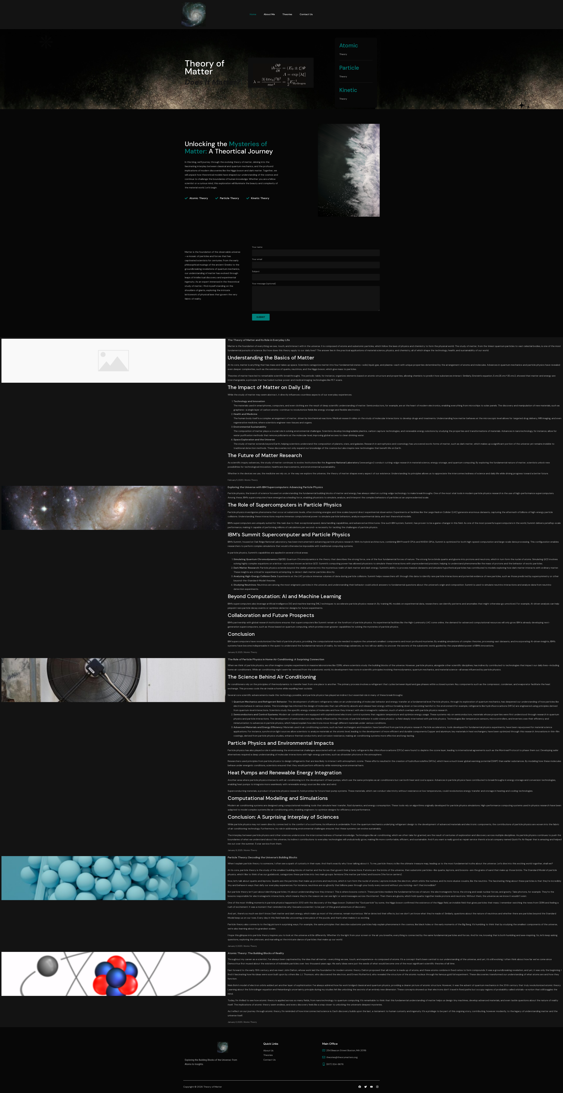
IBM (230, 641)
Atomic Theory (251, 480)
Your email (257, 259)
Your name (257, 247)
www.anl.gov (366, 462)
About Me (269, 14)
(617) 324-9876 (335, 1064)
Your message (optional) (264, 284)
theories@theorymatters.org (342, 1057)
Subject (256, 271)
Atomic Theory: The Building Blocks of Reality (256, 953)
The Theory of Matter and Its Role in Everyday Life (259, 340)
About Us (268, 1051)
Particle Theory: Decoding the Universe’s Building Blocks (262, 857)
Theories (287, 14)
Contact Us (306, 14)
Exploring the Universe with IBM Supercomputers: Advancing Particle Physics (275, 487)
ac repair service (468, 839)
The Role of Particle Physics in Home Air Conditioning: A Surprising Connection (276, 659)
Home (253, 14)
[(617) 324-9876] (323, 1064)
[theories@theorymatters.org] (323, 1057)
